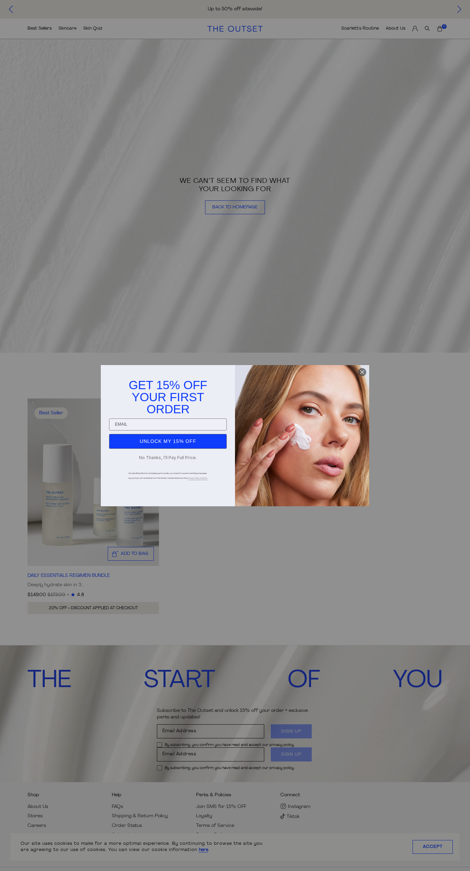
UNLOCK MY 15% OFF (168, 441)
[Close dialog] (362, 372)
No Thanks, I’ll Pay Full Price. (168, 457)
